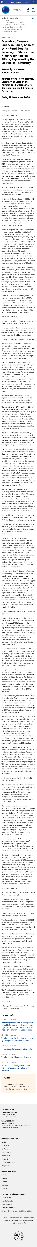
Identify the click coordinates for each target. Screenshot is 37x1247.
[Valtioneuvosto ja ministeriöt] (3, 2)
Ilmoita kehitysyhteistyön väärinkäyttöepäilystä (16, 1211)
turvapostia (9, 1125)
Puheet (7, 20)
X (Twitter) (4, 1175)
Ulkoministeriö (6, 1198)
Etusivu (3, 18)
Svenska (18, 2)
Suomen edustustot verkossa (12, 1218)
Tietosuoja (6, 1220)
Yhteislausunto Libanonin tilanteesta (16, 1049)
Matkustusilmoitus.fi (8, 1208)
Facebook (4, 1185)
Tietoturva (14, 1220)
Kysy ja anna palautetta (18, 1223)
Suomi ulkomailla (7, 1201)
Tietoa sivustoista (28, 1218)
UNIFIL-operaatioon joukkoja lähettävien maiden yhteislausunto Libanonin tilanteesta (18, 1067)
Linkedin (4, 1182)
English (25, 2)
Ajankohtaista (14, 18)
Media (33, 2)
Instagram (4, 1178)
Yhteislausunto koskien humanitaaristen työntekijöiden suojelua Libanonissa (18, 1039)
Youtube (4, 1188)
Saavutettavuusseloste (26, 1220)
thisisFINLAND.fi (6, 1204)
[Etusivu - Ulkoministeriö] (12, 9)
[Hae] (27, 9)
